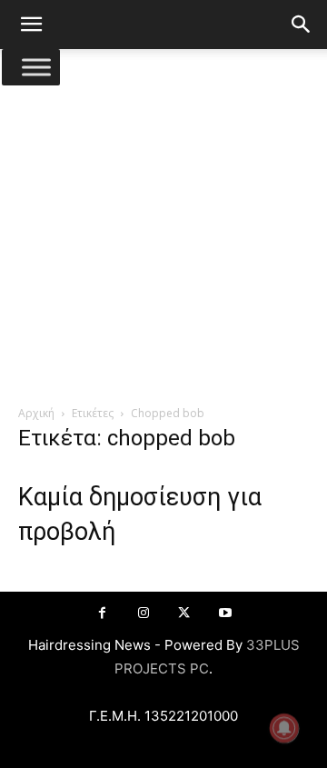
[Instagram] (143, 613)
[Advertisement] (163, 231)
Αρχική (36, 413)
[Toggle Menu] (36, 66)
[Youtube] (225, 613)
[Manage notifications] (284, 728)
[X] (184, 613)
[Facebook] (102, 613)
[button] (31, 24)
